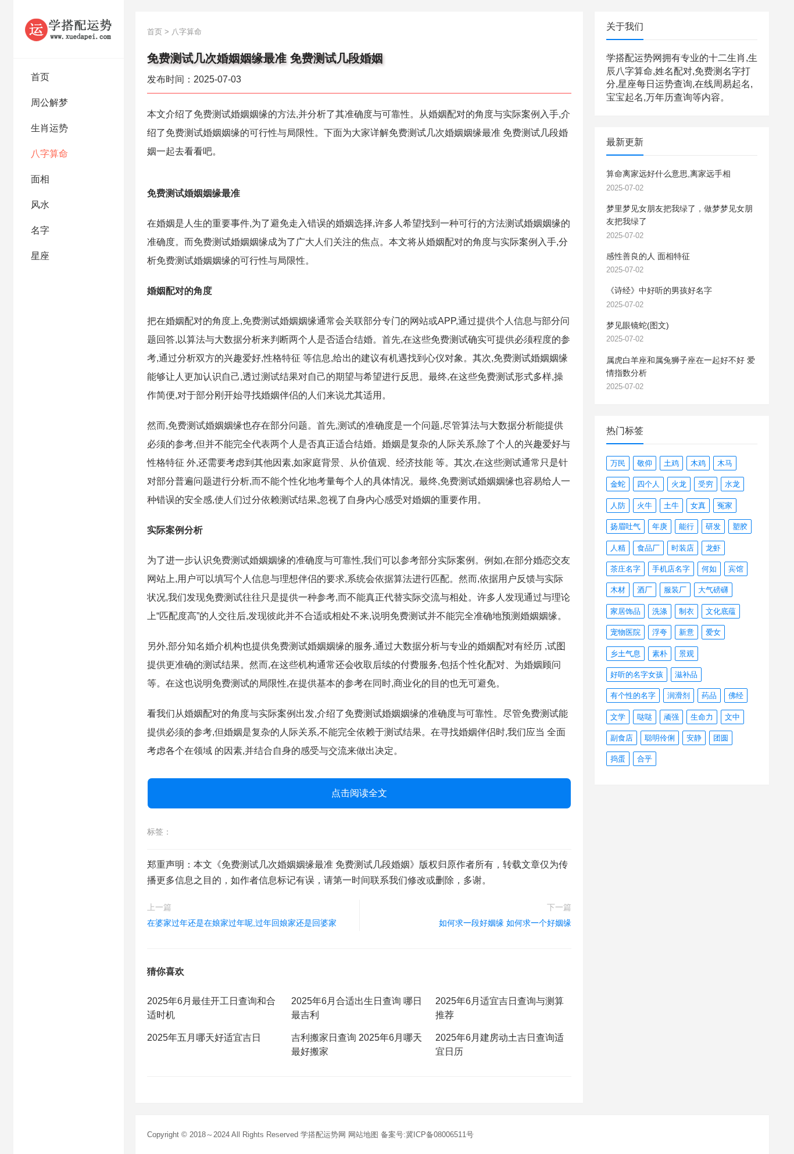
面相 (40, 179)
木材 (617, 589)
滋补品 (686, 674)
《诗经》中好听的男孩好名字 (659, 290)
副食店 (621, 738)
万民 (617, 463)
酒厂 (644, 589)
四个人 (648, 484)
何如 (709, 569)
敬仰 (644, 463)
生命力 (702, 717)
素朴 (659, 653)
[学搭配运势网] (68, 29)
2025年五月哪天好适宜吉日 (204, 1037)
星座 (40, 256)
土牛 (671, 505)
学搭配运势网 (323, 1134)
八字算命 (49, 154)
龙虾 (713, 548)
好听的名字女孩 (636, 674)
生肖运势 (49, 128)
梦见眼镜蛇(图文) (637, 325)
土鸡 (671, 463)
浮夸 (659, 632)
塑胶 (739, 526)
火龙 (678, 484)
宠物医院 (625, 632)
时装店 (682, 548)
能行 (686, 526)
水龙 (732, 484)
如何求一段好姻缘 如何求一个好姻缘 (505, 922)
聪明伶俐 (660, 738)
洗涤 (659, 611)
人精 (617, 548)
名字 (40, 230)
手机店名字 (671, 569)
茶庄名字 (625, 569)
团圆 (720, 738)
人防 (617, 505)
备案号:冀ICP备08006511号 (427, 1134)
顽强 (671, 717)
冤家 (724, 505)
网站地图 (363, 1134)
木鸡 (698, 463)
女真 (698, 505)
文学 (617, 717)
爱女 (713, 632)
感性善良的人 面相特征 (648, 256)
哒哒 (644, 717)
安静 (694, 738)
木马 (724, 463)
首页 (40, 77)
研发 (713, 526)
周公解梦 (49, 102)
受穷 (705, 484)
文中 (732, 717)
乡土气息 (625, 653)
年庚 (659, 526)
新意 (686, 632)
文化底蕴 (721, 611)
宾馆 (735, 569)
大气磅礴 (713, 589)
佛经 (735, 695)
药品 (709, 695)
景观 (686, 653)
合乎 (644, 758)
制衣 (686, 611)
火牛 (644, 505)
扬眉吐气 (625, 526)
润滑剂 (678, 695)
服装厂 (675, 589)
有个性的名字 (633, 695)
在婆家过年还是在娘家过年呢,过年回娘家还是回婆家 (242, 922)
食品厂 (648, 548)
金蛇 (617, 484)
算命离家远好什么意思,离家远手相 (668, 173)
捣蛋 (617, 758)
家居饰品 (625, 611)
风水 (40, 205)
